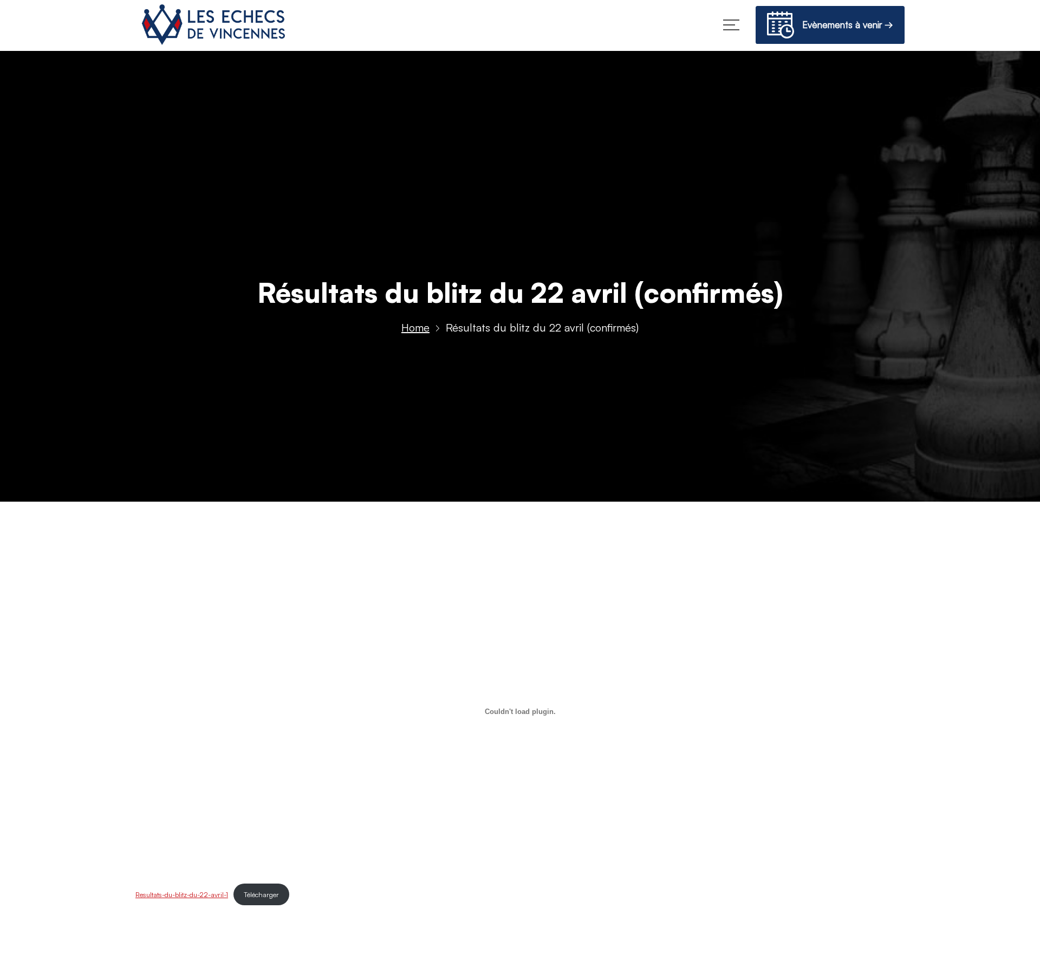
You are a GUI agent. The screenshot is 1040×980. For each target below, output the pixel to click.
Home (415, 327)
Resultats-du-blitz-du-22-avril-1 (181, 894)
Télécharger (261, 894)
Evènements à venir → (843, 24)
